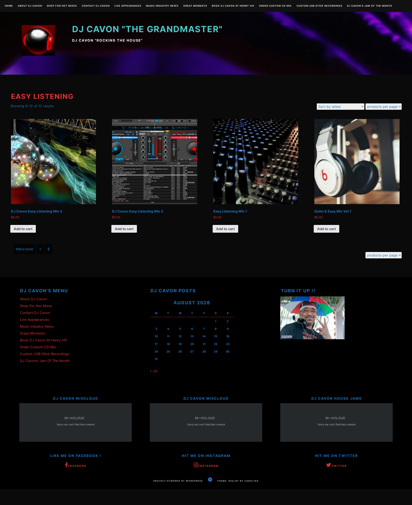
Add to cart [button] (23, 229)
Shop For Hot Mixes (62, 6)
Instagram (208, 465)
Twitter (339, 465)
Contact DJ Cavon (96, 6)
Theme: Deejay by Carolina (238, 481)
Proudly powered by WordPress (178, 481)
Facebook (77, 465)
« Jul (154, 371)
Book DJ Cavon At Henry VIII (233, 6)
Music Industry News (162, 6)
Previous (24, 249)
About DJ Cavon (30, 6)
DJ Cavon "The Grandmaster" (147, 29)
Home (9, 6)
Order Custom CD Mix (275, 6)
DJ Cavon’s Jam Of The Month (369, 6)
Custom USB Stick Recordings (319, 6)
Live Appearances (127, 6)
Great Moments (195, 6)
